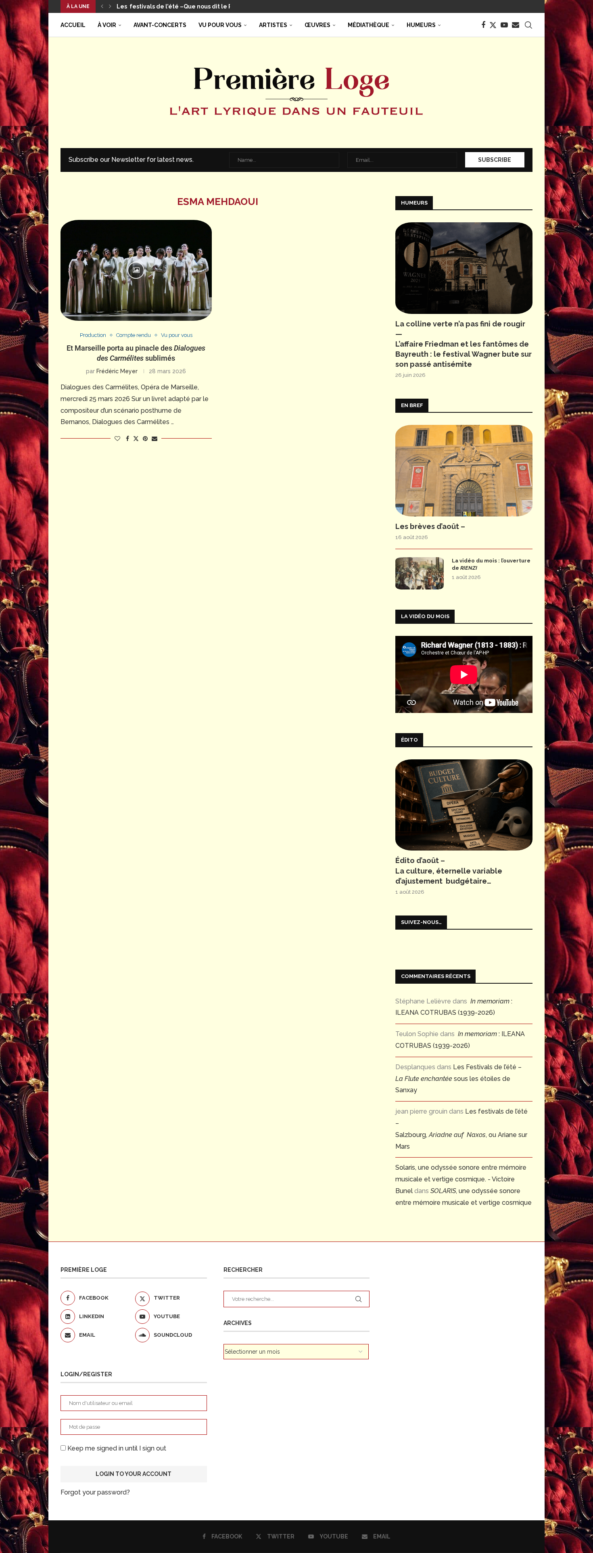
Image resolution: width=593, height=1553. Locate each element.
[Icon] (135, 270)
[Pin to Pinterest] (145, 438)
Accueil (73, 25)
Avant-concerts (160, 25)
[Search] (528, 25)
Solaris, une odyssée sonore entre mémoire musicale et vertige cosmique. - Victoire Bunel (460, 1179)
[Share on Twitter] (136, 438)
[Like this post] (117, 438)
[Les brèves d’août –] (463, 470)
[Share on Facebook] (127, 438)
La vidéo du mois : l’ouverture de (491, 564)
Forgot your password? (95, 1492)
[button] (102, 6)
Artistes (273, 25)
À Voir (107, 25)
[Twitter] (493, 25)
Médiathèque (368, 25)
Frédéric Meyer (117, 371)
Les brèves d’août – (430, 526)
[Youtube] (504, 25)
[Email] (515, 25)
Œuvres (317, 25)
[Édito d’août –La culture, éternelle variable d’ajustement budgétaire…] (463, 805)
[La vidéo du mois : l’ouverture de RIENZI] (419, 573)
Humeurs (421, 25)
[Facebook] (483, 25)
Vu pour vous (220, 25)
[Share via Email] (154, 438)
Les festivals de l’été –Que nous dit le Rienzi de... (189, 6)
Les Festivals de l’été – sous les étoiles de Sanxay (458, 1078)
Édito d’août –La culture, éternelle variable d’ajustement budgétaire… (448, 870)
